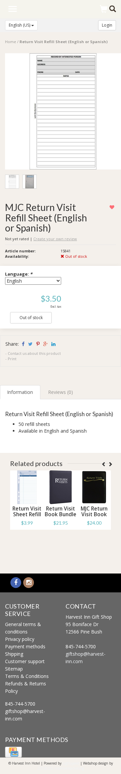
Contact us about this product (34, 353)
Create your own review (55, 238)
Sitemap (14, 668)
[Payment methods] (13, 751)
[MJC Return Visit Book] (94, 487)
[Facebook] (16, 583)
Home (10, 41)
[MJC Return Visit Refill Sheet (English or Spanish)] (63, 113)
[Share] (22, 344)
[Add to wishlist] (113, 207)
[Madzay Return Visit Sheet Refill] (27, 487)
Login (107, 25)
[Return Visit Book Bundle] (60, 487)
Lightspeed (71, 763)
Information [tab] (20, 392)
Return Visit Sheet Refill (26, 511)
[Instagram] (28, 583)
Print (12, 358)
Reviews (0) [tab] (60, 392)
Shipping (14, 654)
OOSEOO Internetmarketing (60, 768)
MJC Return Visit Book (94, 511)
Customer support (25, 661)
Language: (18, 274)
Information (27, 538)
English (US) (20, 25)
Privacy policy (19, 639)
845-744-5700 (20, 704)
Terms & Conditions (27, 676)
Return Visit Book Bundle (60, 511)
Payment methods (25, 646)
